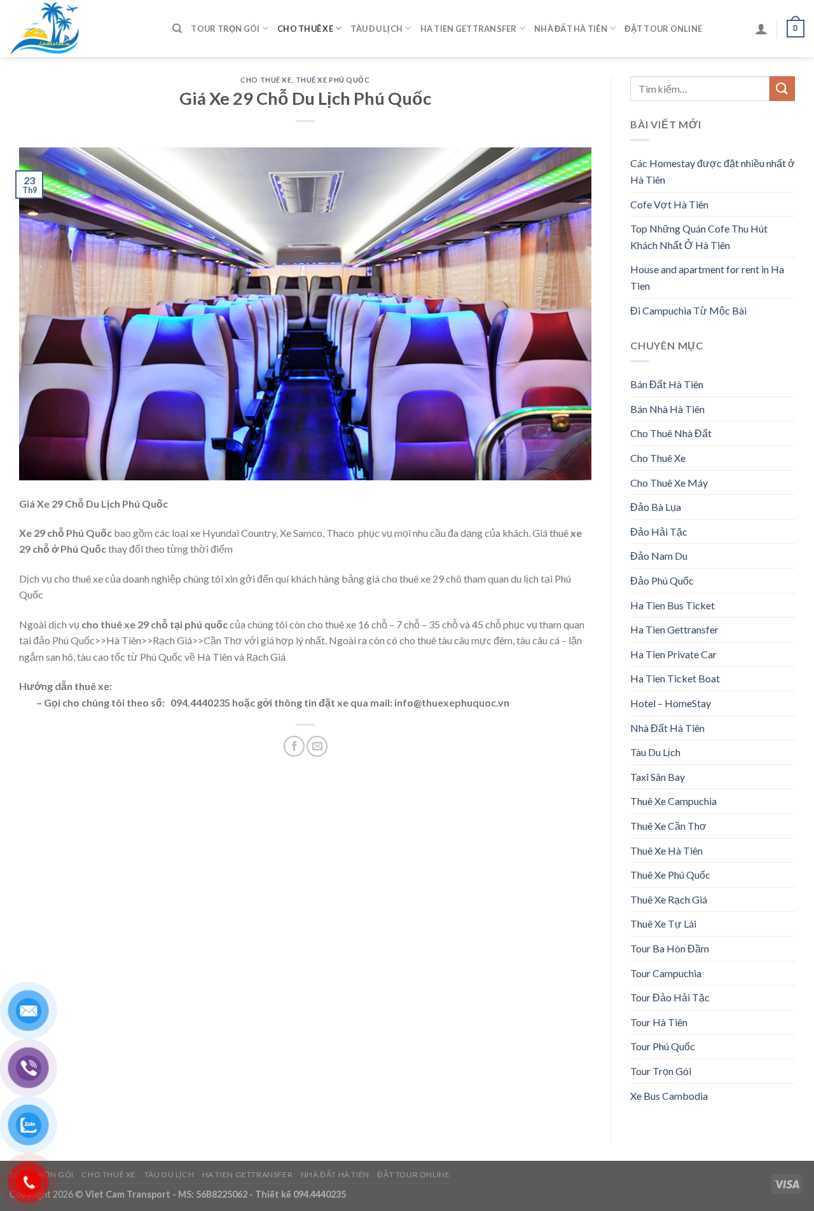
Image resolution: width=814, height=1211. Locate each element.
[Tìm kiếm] (177, 29)
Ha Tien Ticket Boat (675, 678)
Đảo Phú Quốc (662, 580)
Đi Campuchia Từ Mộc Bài (688, 310)
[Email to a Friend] (317, 746)
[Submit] (782, 88)
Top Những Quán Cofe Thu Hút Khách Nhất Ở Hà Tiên (699, 236)
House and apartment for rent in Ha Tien (707, 277)
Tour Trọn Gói (225, 29)
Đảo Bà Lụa (655, 507)
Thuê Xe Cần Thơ (668, 826)
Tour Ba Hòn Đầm (669, 948)
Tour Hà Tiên (658, 1022)
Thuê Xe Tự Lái (663, 923)
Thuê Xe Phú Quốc (333, 80)
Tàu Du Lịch (376, 29)
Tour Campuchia (665, 973)
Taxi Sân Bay (657, 777)
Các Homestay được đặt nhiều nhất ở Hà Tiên (712, 171)
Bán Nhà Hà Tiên (667, 409)
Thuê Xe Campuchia (673, 801)
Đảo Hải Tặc (658, 531)
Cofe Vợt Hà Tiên (669, 204)
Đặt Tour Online (663, 29)
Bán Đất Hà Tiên (666, 384)
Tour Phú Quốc (662, 1046)
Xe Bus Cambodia (669, 1096)
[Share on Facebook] (294, 746)
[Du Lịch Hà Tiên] (81, 28)
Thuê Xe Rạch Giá (668, 899)
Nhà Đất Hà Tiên (570, 29)
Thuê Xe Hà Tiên (666, 850)
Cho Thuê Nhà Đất (671, 433)
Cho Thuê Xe (305, 29)
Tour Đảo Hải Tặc (670, 997)
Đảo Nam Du (658, 556)
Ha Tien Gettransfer (468, 29)
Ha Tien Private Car (673, 654)
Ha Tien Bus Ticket (672, 605)
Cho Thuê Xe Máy (669, 483)
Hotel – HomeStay (670, 703)
